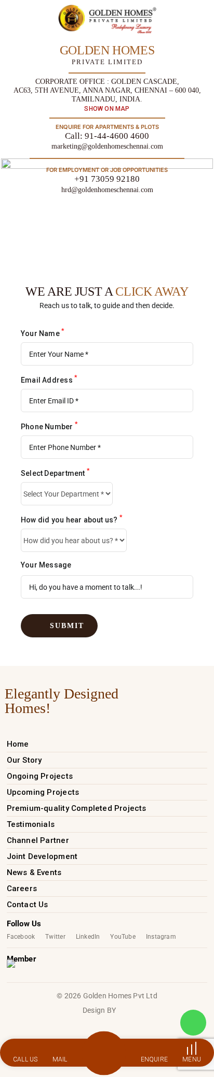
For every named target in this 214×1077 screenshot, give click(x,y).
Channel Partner (38, 840)
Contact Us (27, 904)
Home (18, 744)
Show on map (106, 108)
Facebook (21, 936)
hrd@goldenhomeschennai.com (107, 190)
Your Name (42, 332)
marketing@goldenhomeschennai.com (107, 146)
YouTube (122, 936)
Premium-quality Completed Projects (76, 808)
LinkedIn (88, 936)
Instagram (161, 936)
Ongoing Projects (40, 776)
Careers (22, 888)
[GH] (107, 19)
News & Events (34, 872)
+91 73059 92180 (107, 179)
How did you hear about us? (71, 519)
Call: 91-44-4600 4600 (107, 136)
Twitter (55, 936)
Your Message (46, 565)
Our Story (24, 760)
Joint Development (42, 856)
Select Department (55, 472)
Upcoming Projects (43, 792)
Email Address (49, 379)
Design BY (99, 1010)
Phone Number (49, 425)
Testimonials (31, 824)
